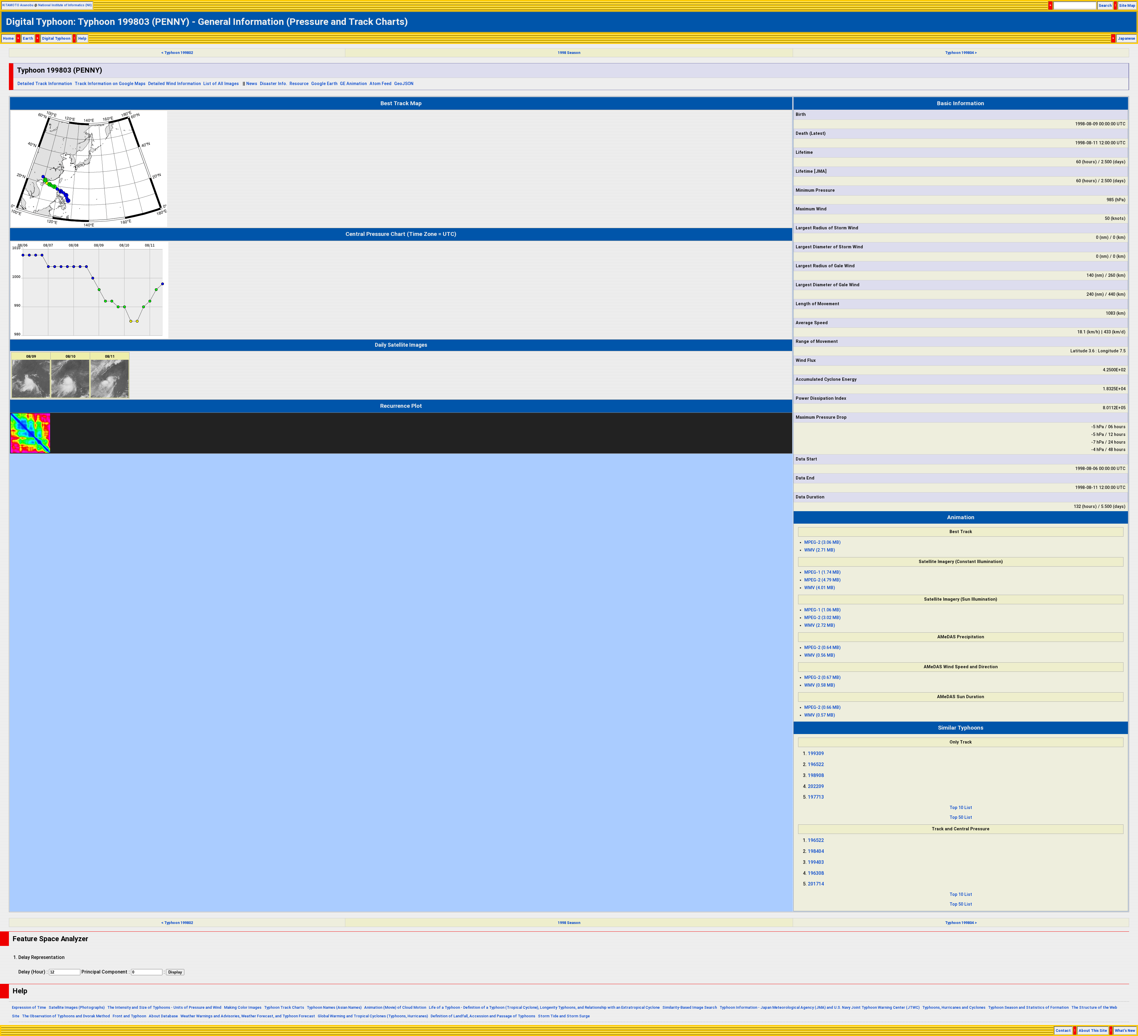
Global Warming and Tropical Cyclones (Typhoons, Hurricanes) (373, 1016)
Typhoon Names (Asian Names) (334, 1007)
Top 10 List (961, 807)
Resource (299, 83)
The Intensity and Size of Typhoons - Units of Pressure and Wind (164, 1007)
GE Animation (353, 83)
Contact (1063, 1030)
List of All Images (221, 83)
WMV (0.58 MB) (819, 685)
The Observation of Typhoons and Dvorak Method (66, 1016)
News (251, 83)
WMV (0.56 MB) (819, 655)
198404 (816, 851)
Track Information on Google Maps (110, 83)
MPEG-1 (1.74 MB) (822, 572)
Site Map (1127, 5)
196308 (816, 873)
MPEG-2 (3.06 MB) (822, 542)
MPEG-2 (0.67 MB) (822, 677)
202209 (816, 786)
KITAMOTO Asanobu (17, 5)
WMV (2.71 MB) (819, 550)
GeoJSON (403, 83)
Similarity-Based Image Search (689, 1007)
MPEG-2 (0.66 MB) (822, 707)
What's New (1125, 1030)
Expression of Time (29, 1007)
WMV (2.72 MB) (819, 625)
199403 (816, 862)
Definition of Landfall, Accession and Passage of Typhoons (483, 1016)
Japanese (1126, 38)
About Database (163, 1016)
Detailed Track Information (44, 83)
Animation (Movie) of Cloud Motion (395, 1007)
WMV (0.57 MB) (819, 715)
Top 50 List (961, 817)
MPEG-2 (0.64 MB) (822, 647)
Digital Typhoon (56, 38)
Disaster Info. (273, 83)
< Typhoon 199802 (177, 52)
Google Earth (324, 83)
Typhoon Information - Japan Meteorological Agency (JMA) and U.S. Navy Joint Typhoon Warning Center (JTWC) (820, 1007)
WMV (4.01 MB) (819, 587)
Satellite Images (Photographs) (77, 1007)
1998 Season (569, 52)
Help (82, 38)
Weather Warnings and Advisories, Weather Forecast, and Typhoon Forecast (247, 1016)
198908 (816, 775)
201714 (816, 884)
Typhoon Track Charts (284, 1007)
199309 (816, 753)
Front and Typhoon (129, 1016)
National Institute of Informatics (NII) (65, 5)
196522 (816, 764)
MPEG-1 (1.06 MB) (822, 610)
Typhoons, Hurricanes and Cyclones (953, 1007)
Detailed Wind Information (174, 83)
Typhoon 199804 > (961, 52)
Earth (28, 38)
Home (8, 38)
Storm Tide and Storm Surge (564, 1016)
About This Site (1093, 1030)
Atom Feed (380, 83)
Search (1105, 5)
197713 (816, 797)
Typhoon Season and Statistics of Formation (1028, 1007)
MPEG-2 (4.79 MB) (822, 580)
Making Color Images (242, 1007)
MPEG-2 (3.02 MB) (822, 617)
